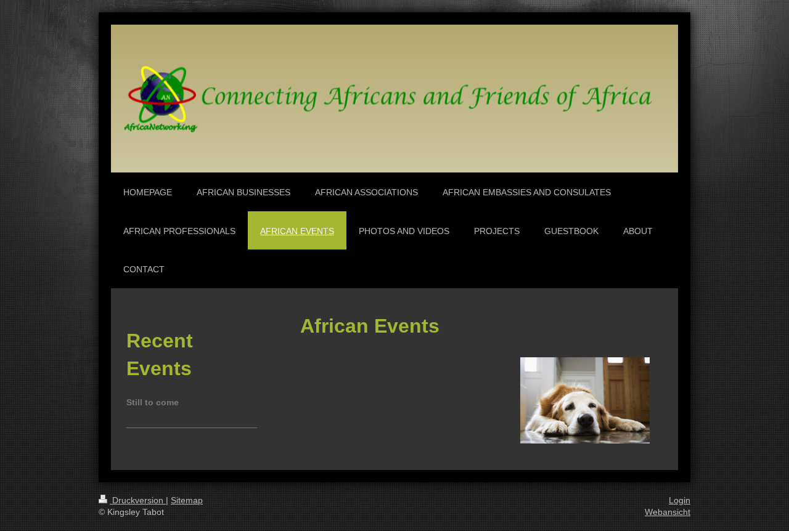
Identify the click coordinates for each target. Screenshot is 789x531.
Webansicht (667, 512)
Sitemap (187, 500)
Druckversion (138, 500)
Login (679, 500)
